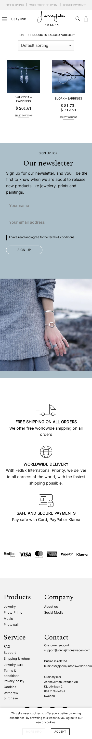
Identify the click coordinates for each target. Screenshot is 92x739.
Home (21, 35)
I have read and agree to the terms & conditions (41, 237)
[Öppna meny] (4, 19)
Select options (23, 115)
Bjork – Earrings (68, 98)
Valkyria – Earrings (23, 99)
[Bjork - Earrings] (68, 76)
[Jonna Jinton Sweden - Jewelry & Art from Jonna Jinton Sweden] (53, 18)
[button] (85, 19)
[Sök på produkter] (78, 19)
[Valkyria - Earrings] (23, 76)
